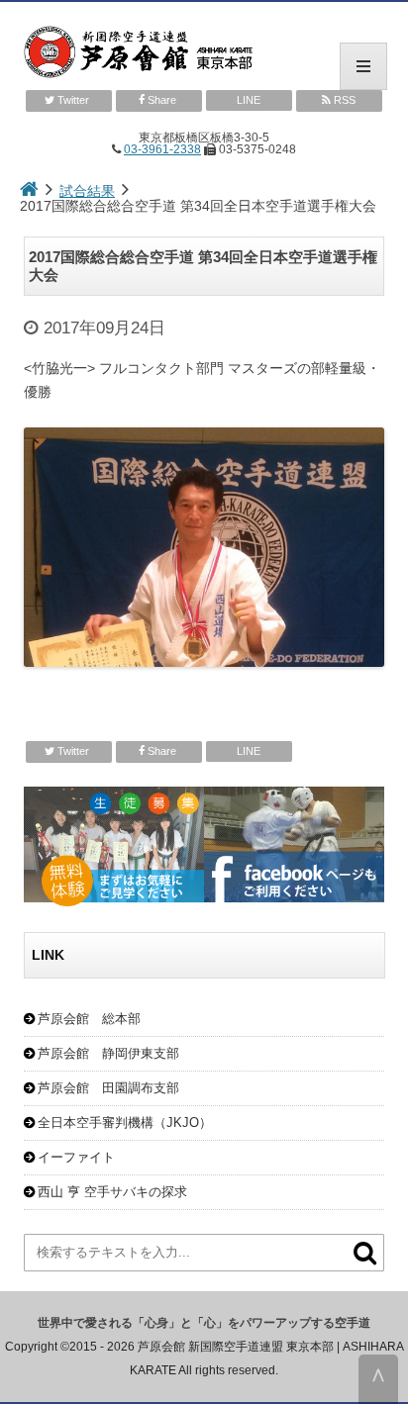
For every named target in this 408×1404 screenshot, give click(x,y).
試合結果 (87, 191)
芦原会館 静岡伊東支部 (108, 1053)
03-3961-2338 (162, 149)
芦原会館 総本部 (89, 1018)
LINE (248, 100)
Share (162, 100)
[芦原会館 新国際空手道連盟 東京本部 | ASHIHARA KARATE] (204, 53)
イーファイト (76, 1157)
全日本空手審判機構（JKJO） (125, 1122)
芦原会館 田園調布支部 (108, 1087)
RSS (343, 100)
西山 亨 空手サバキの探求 (112, 1191)
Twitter (73, 100)
